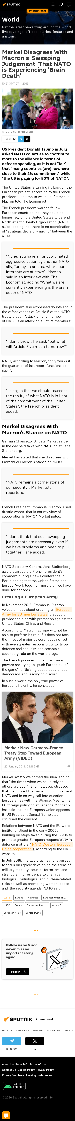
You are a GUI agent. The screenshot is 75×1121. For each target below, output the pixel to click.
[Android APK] (14, 1086)
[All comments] (6, 1115)
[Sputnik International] (12, 6)
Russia (38, 1030)
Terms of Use (38, 1064)
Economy (54, 1030)
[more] (68, 766)
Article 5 (56, 905)
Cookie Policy (26, 1070)
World (7, 897)
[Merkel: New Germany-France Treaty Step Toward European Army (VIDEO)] (37, 717)
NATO (7, 905)
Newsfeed (33, 897)
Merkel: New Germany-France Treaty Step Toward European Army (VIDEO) (33, 753)
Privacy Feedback (13, 1075)
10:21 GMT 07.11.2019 (15, 83)
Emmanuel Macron (37, 905)
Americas (22, 1030)
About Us (8, 1064)
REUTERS (10, 131)
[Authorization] (53, 4)
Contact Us (9, 1070)
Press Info (21, 1064)
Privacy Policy (45, 1070)
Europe (19, 897)
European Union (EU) (54, 897)
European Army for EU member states (37, 611)
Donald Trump (33, 912)
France (18, 905)
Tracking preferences (39, 1075)
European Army (12, 912)
